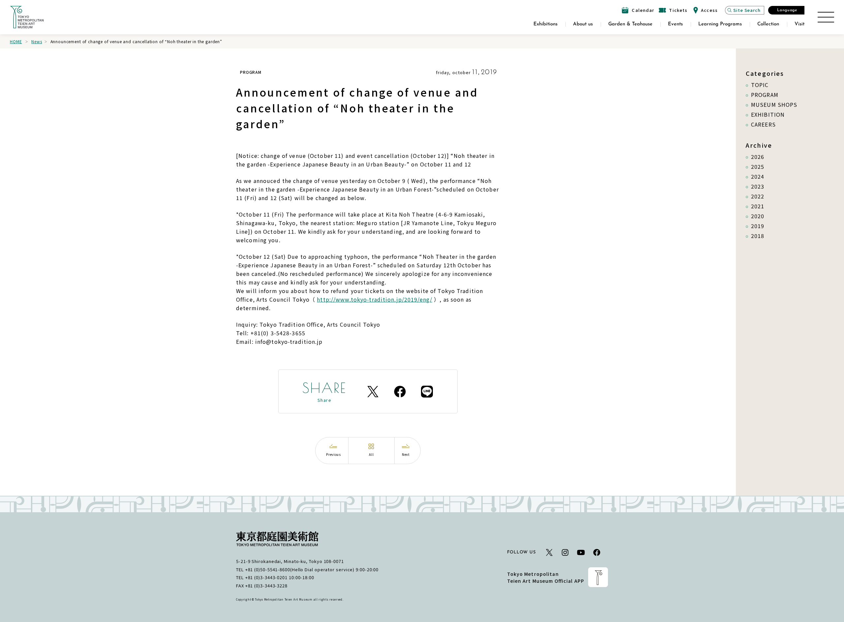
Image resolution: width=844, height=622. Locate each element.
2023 (757, 186)
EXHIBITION (768, 114)
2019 (757, 226)
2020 (757, 216)
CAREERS (763, 124)
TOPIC (760, 85)
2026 (757, 157)
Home (16, 41)
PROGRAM (764, 95)
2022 (757, 196)
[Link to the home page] (27, 17)
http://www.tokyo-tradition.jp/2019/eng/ (374, 299)
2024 (757, 176)
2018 (757, 236)
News (36, 41)
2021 (757, 206)
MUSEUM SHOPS (774, 104)
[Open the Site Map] (826, 17)
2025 (757, 166)
